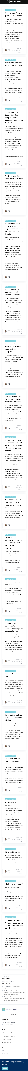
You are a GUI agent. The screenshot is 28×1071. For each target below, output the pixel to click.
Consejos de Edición (10, 10)
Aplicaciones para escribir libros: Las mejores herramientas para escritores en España (14, 228)
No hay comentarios (17, 50)
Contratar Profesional (9, 1022)
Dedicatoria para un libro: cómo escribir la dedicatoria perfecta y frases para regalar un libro (14, 445)
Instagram (6, 1051)
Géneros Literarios (12, 852)
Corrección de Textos (9, 1033)
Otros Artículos (7, 1042)
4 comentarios (18, 277)
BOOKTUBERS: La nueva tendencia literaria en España (12, 292)
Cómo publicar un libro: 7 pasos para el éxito (13, 761)
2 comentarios (18, 871)
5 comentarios (18, 964)
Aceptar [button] (5, 1068)
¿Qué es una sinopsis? (14, 884)
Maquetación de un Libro (9, 1036)
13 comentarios (18, 487)
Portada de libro (7, 1039)
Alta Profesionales (8, 1024)
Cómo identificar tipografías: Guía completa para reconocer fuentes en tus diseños (14, 117)
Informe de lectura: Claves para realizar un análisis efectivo (13, 399)
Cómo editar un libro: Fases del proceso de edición (13, 717)
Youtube (5, 1053)
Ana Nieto (9, 50)
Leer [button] (6, 1064)
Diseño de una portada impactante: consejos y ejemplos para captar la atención (13, 542)
